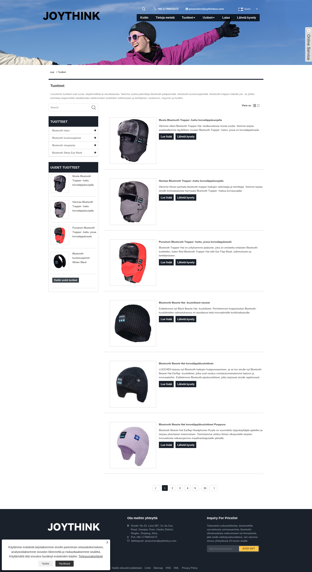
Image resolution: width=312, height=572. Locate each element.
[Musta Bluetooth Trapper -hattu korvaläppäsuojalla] (133, 141)
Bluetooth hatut (61, 130)
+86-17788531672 (168, 8)
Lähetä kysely (246, 17)
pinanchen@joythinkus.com (206, 8)
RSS (168, 567)
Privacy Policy (190, 567)
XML (176, 567)
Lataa (226, 17)
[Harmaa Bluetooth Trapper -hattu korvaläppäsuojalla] (133, 202)
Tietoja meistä (165, 17)
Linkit (148, 567)
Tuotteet (187, 17)
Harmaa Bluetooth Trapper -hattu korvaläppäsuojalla (83, 206)
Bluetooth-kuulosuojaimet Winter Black (81, 258)
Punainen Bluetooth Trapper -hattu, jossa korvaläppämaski (84, 232)
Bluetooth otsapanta (63, 145)
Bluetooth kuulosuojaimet (66, 137)
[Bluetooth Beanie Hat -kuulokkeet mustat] (133, 324)
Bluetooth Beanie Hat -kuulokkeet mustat (184, 302)
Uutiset (208, 17)
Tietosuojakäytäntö (91, 556)
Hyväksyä (64, 563)
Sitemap (158, 567)
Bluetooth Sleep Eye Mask (67, 152)
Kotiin (144, 17)
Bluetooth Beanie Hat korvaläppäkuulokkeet (186, 363)
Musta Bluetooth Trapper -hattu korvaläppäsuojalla (83, 180)
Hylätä (45, 563)
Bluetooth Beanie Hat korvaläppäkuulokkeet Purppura (192, 424)
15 (204, 488)
